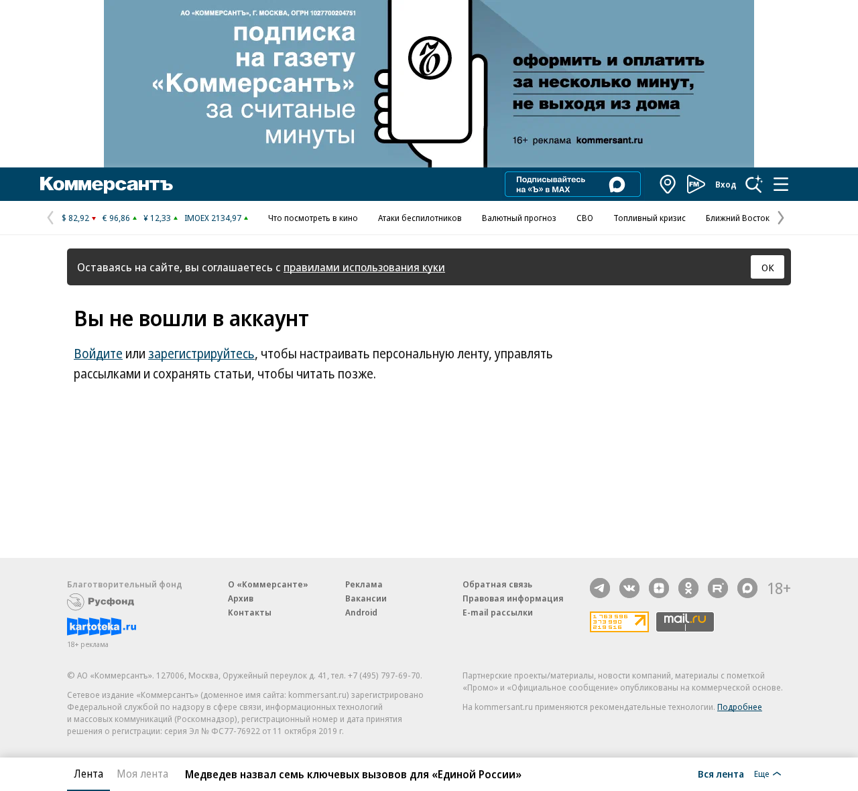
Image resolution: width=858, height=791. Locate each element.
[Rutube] (718, 588)
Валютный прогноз (519, 218)
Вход (726, 184)
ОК (767, 267)
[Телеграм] (600, 588)
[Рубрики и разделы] (781, 184)
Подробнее (739, 707)
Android (361, 612)
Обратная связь (497, 584)
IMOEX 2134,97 (212, 218)
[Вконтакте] (629, 588)
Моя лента (142, 773)
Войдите (98, 353)
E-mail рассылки (498, 612)
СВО (584, 218)
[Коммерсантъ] (106, 184)
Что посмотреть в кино (313, 218)
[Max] (747, 588)
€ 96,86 (116, 218)
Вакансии (366, 598)
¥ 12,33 (157, 218)
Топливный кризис (649, 218)
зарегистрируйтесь (201, 353)
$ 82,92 (75, 218)
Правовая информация (513, 598)
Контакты (249, 612)
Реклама (364, 584)
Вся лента (721, 773)
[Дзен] (659, 588)
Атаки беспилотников (420, 218)
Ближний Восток (738, 218)
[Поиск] (754, 184)
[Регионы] (668, 184)
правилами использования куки (364, 267)
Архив (240, 598)
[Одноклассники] (688, 588)
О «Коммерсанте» (268, 584)
